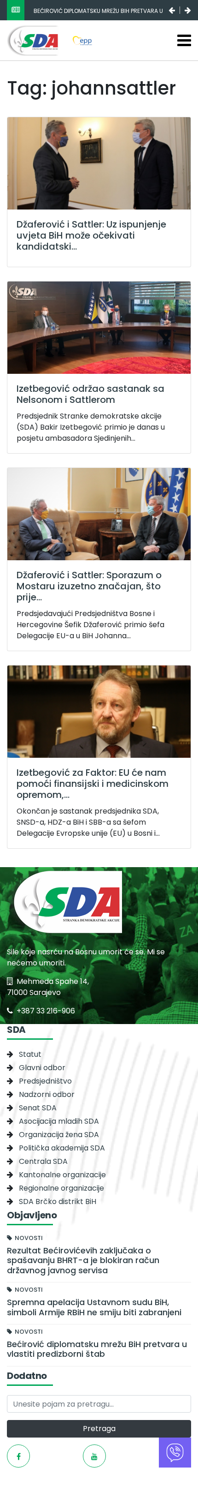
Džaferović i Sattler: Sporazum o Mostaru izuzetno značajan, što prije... (89, 586)
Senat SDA (38, 1108)
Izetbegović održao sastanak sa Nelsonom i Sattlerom (90, 394)
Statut (30, 1054)
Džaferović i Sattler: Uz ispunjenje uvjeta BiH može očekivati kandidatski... (91, 235)
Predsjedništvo (45, 1081)
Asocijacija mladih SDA (59, 1121)
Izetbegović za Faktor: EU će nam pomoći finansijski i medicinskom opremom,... (93, 783)
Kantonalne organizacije (62, 1174)
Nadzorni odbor (47, 1094)
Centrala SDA (43, 1161)
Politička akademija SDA (62, 1148)
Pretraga (99, 1428)
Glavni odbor (42, 1067)
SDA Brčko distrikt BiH (57, 1201)
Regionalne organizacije (61, 1188)
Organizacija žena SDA (59, 1134)
